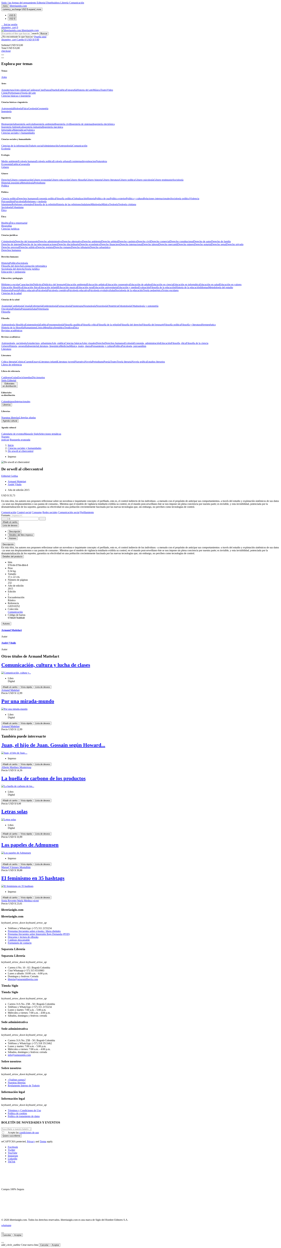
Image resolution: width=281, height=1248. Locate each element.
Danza (47, 90)
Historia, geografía (18, 346)
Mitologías (96, 204)
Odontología (125, 306)
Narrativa (80, 361)
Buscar (43, 33)
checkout (6, 51)
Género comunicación (21, 179)
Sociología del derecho (13, 269)
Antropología (65, 145)
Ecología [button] (5, 148)
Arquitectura (7, 90)
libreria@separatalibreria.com (23, 979)
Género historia (94, 179)
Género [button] (5, 167)
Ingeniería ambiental (44, 124)
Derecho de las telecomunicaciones (39, 244)
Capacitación (26, 284)
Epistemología (32, 324)
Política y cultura (134, 198)
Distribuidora (53, 2)
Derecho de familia (221, 241)
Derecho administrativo (50, 241)
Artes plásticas (21, 90)
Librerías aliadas (27, 417)
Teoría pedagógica (152, 290)
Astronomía (7, 108)
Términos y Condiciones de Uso (24, 1110)
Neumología (89, 306)
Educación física (30, 287)
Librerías (7, 405)
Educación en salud (210, 284)
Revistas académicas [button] (11, 330)
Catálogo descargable (19, 940)
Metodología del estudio (220, 287)
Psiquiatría (26, 308)
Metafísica (49, 327)
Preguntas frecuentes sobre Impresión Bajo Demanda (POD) (39, 934)
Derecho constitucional (182, 241)
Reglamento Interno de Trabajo (24, 1085)
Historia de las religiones (68, 204)
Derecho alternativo (72, 241)
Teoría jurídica (32, 269)
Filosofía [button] (5, 311)
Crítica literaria (8, 361)
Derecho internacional (131, 244)
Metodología (27, 182)
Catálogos (34, 90)
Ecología (129, 343)
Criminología (8, 241)
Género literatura (110, 179)
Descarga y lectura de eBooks (23, 937)
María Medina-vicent (28, 900)
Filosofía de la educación (162, 287)
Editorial (41, 2)
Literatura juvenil (66, 361)
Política (13, 263)
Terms (43, 1141)
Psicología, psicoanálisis (133, 346)
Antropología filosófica (13, 324)
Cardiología (17, 306)
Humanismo (30, 327)
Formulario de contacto (20, 942)
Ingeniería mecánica (53, 127)
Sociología (178, 179)
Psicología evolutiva (99, 290)
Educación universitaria (106, 287)
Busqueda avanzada (20, 439)
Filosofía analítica (73, 324)
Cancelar (7, 1235)
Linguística (15, 182)
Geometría (43, 108)
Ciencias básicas (73, 343)
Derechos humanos (27, 198)
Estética (62, 90)
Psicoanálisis (7, 201)
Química (30, 130)
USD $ (12, 15)
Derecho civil (144, 241)
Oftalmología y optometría (144, 306)
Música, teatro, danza (80, 346)
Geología (33, 108)
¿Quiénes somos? (17, 1079)
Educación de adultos (141, 284)
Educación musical (67, 287)
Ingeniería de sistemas (81, 124)
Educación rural (85, 287)
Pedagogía (6, 290)
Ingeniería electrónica (104, 124)
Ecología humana (27, 161)
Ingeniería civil (62, 124)
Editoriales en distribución (9, 384)
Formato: (6, 515)
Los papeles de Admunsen (30, 845)
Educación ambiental (76, 284)
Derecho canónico (127, 241)
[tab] (140, 544)
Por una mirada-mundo (27, 701)
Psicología (19, 201)
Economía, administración (147, 343)
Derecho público (27, 247)
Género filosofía (78, 179)
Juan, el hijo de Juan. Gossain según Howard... (53, 745)
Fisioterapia (77, 306)
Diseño (54, 90)
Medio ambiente (9, 161)
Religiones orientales (22, 204)
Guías (15, 377)
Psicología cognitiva (57, 290)
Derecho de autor (202, 241)
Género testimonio (163, 179)
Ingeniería (33, 346)
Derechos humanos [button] (11, 250)
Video (110, 90)
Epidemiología (49, 306)
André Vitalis (14, 484)
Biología (17, 108)
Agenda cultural (10, 421)
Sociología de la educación (129, 290)
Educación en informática (186, 284)
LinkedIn (12, 1158)
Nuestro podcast (5, 438)
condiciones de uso (29, 1132)
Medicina (64, 346)
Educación (165, 343)
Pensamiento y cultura (102, 346)
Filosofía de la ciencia (197, 343)
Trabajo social (36, 145)
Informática (7, 130)
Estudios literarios (156, 361)
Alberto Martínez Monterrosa (16, 767)
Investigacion (89, 161)
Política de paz (102, 198)
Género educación (60, 179)
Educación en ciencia (162, 284)
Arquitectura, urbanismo (39, 343)
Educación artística (96, 284)
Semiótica (59, 327)
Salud (112, 290)
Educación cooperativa (118, 284)
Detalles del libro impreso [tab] (21, 535)
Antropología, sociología (14, 343)
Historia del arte (85, 90)
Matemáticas (19, 130)
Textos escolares (170, 290)
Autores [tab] (12, 538)
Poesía (15, 290)
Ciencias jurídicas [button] (10, 228)
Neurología (101, 306)
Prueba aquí (40, 36)
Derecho (5, 179)
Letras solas (14, 811)
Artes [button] (4, 77)
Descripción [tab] (14, 531)
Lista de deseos (42, 687)
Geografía (25, 164)
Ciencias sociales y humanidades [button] (18, 132)
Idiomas (204, 287)
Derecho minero (186, 244)
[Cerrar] (2, 1232)
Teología (113, 204)
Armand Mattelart (17, 481)
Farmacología (64, 306)
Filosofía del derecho (12, 266)
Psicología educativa (78, 290)
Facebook (13, 1147)
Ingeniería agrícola (24, 124)
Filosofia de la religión (44, 204)
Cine (41, 90)
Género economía (42, 179)
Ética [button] (4, 210)
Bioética (5, 223)
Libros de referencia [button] (11, 364)
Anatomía (6, 306)
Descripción (8, 544)
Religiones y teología (36, 201)
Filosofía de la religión (108, 324)
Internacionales (22, 401)
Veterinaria (43, 308)
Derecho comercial (160, 241)
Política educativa (28, 290)
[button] (9, 24)
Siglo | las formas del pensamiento (19, 2)
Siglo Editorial (8, 380)
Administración (51, 145)
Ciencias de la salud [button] (11, 293)
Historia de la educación (187, 287)
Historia (5, 182)
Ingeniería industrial (32, 127)
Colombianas (8, 401)
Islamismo (6, 204)
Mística (105, 204)
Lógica (40, 327)
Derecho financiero (110, 244)
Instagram (13, 1155)
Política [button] (5, 185)
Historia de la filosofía (12, 327)
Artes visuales (89, 343)
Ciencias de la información (15, 145)
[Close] (2, 57)
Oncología (6, 308)
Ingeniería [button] (6, 111)
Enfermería (36, 306)
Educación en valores (230, 284)
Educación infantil (48, 287)
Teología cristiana (127, 204)
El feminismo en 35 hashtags (32, 878)
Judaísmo (86, 204)
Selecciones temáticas (50, 433)
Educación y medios (128, 287)
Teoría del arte (28, 92)
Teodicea (69, 327)
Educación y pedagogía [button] (13, 271)
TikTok (11, 1161)
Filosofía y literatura (191, 324)
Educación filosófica (11, 287)
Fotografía (71, 90)
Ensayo (36, 361)
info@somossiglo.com (19, 1055)
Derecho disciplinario (68, 244)
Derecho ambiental (91, 241)
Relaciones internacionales (156, 198)
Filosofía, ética (178, 343)
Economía (6, 164)
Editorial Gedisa (9, 476)
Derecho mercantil (168, 244)
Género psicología (144, 179)
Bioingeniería (8, 124)
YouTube (12, 1152)
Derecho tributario (80, 247)
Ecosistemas (76, 161)
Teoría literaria (124, 361)
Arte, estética (58, 343)
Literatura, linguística (49, 346)
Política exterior (118, 198)
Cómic (4, 92)
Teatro (103, 90)
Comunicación (76, 2)
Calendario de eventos (12, 433)
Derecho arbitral (109, 241)
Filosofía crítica (89, 324)
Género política (127, 179)
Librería (64, 2)
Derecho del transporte (26, 241)
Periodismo (39, 182)
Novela (88, 361)
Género (5, 346)
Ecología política (44, 161)
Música (96, 90)
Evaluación (144, 287)
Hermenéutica (208, 324)
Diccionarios (38, 377)
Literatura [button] (6, 349)
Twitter (11, 1150)
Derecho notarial (202, 244)
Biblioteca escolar (10, 284)
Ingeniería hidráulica (11, 127)
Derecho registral (45, 247)
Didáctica (38, 284)
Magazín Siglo (31, 433)
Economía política (46, 198)
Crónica (20, 361)
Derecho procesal (10, 247)
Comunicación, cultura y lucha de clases (45, 665)
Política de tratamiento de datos (24, 1116)
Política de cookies (17, 1113)
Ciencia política (9, 198)
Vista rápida (26, 687)
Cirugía (27, 306)
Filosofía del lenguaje (153, 324)
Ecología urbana (61, 161)
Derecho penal (218, 244)
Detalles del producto (12, 556)
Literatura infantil (48, 361)
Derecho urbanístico (100, 247)
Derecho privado (234, 244)
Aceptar (17, 1235)
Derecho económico (89, 244)
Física (25, 108)
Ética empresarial (18, 223)
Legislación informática (35, 266)
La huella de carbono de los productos (43, 778)
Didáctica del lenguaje (54, 284)
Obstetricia (113, 306)
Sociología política (179, 198)
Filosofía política (64, 198)
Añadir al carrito (10, 522)
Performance (14, 92)
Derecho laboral (150, 244)
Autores (6, 623)
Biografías (6, 225)
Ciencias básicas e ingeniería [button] (16, 95)
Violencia (194, 198)
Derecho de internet (11, 244)
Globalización (80, 198)
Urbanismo (18, 207)
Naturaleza (101, 161)
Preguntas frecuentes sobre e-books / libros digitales (34, 931)
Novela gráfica (139, 361)
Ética (76, 327)
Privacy (31, 1141)
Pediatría (16, 308)
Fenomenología (56, 324)
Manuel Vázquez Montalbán (16, 867)
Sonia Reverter (9, 900)
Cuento (28, 361)
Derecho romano (62, 247)
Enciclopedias (25, 377)
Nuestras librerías (10, 417)
